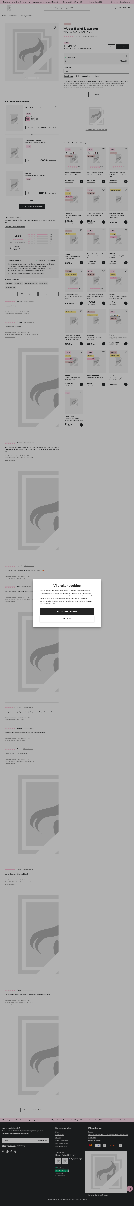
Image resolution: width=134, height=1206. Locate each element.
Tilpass (67, 619)
